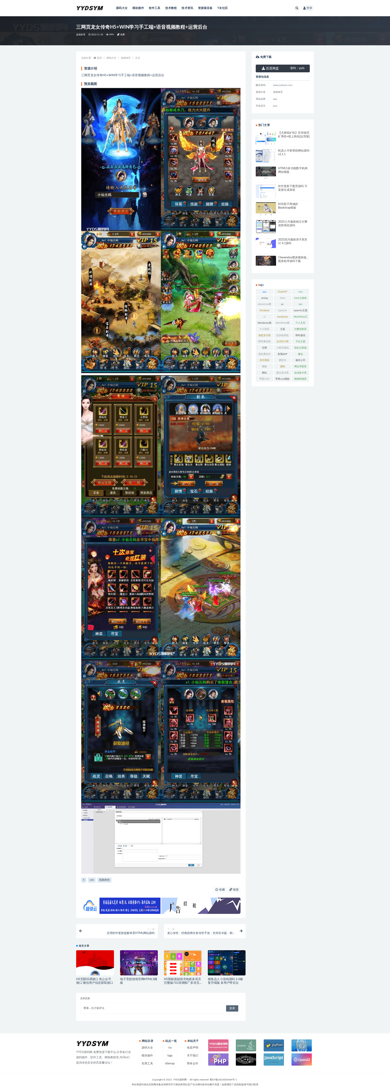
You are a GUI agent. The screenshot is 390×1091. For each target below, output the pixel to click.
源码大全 (122, 8)
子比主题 (300, 341)
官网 (264, 348)
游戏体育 (80, 35)
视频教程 (104, 880)
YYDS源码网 (180, 1079)
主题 (282, 329)
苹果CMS (264, 379)
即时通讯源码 (264, 342)
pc (282, 304)
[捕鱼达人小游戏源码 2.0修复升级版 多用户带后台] (227, 963)
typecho (282, 310)
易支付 (282, 360)
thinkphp (264, 310)
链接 (235, 889)
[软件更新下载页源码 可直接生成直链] (266, 192)
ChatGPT (282, 291)
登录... (87, 1008)
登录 (309, 8)
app (264, 291)
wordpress (282, 316)
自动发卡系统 (300, 374)
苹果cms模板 (282, 379)
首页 (99, 58)
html (282, 298)
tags (169, 1055)
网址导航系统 (300, 367)
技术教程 (171, 8)
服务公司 (300, 360)
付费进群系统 (300, 330)
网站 (264, 373)
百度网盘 (272, 68)
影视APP (282, 354)
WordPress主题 (300, 317)
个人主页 (300, 323)
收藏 (221, 889)
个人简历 (264, 329)
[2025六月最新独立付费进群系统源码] (266, 226)
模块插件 (138, 8)
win (92, 880)
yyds (297, 68)
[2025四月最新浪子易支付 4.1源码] (266, 243)
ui (264, 316)
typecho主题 (300, 310)
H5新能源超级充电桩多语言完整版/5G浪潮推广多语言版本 (182, 983)
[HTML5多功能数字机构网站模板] (266, 179)
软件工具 (154, 8)
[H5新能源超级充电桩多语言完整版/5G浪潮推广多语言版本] (183, 971)
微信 (300, 354)
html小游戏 (300, 298)
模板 (264, 366)
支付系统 (264, 360)
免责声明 (192, 1047)
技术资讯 (187, 8)
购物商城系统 (300, 380)
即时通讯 (300, 335)
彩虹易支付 (264, 354)
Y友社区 (222, 8)
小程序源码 (282, 348)
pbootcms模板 (264, 305)
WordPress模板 (282, 324)
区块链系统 (282, 335)
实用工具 (147, 1063)
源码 (282, 366)
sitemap (170, 1063)
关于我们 (192, 1055)
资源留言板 (205, 8)
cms (300, 291)
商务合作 (192, 1063)
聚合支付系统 (282, 374)
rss (170, 1047)
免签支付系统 (264, 336)
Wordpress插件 (264, 324)
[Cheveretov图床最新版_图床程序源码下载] (266, 261)
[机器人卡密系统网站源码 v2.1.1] (266, 156)
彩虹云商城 (300, 348)
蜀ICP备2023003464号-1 (223, 1079)
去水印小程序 (282, 342)
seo (300, 304)
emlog (264, 298)
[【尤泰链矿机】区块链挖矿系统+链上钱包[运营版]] (266, 140)
